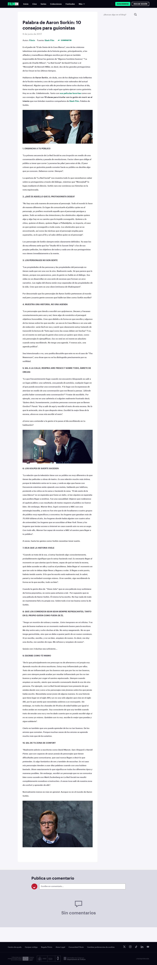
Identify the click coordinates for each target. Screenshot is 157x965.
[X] (124, 946)
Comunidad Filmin (76, 947)
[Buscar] (112, 3)
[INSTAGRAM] (130, 946)
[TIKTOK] (136, 946)
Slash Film (49, 40)
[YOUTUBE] (148, 946)
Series (43, 4)
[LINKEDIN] (142, 946)
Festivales (70, 4)
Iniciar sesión (140, 4)
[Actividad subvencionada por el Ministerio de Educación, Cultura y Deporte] (48, 958)
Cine (34, 4)
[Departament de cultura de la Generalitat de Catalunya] (74, 958)
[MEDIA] (20, 958)
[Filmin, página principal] (13, 3)
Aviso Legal (60, 947)
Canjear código (31, 947)
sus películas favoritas (70, 93)
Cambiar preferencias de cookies (101, 947)
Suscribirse (123, 4)
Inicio (25, 4)
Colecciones (56, 4)
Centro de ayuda (14, 947)
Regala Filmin (46, 947)
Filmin (32, 40)
